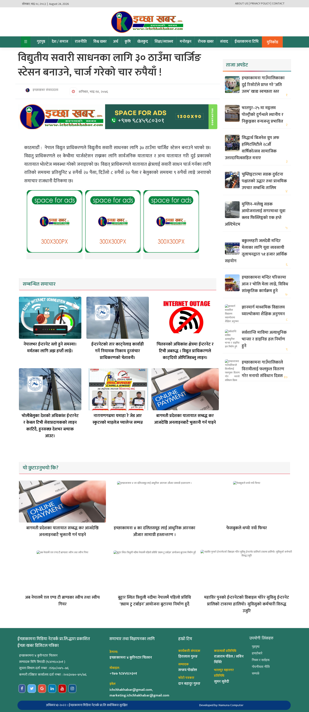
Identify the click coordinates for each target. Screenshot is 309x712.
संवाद (224, 41)
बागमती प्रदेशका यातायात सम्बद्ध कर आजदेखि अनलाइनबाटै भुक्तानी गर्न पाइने (185, 419)
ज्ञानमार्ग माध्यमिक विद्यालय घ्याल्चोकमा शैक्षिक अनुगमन (263, 311)
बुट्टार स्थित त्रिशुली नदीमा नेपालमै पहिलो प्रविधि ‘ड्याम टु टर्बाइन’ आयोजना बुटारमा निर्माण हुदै (154, 601)
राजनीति (81, 41)
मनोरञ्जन (185, 41)
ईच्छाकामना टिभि (247, 41)
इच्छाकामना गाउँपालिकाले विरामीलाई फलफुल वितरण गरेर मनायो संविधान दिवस (263, 369)
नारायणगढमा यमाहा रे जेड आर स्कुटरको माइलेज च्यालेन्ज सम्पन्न (117, 419)
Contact (278, 3)
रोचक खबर (206, 41)
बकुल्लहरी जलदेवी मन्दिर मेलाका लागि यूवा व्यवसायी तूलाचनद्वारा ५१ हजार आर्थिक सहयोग (256, 251)
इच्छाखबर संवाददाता (45, 90)
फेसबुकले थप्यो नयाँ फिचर (246, 528)
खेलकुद (142, 41)
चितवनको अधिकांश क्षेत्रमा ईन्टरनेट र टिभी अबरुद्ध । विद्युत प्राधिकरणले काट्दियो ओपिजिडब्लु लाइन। (185, 351)
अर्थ (115, 41)
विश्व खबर (100, 41)
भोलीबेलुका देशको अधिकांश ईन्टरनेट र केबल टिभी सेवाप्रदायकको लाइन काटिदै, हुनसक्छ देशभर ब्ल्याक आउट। (50, 425)
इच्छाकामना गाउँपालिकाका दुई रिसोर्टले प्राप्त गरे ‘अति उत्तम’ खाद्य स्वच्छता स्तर (263, 84)
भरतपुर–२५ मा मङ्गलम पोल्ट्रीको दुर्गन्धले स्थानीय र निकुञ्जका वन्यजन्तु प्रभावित (262, 114)
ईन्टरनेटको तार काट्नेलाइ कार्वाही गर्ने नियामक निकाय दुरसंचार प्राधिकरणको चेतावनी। (117, 351)
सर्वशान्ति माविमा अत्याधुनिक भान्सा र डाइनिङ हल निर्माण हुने (264, 339)
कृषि (128, 41)
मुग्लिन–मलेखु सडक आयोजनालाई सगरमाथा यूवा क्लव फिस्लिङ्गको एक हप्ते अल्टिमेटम (255, 214)
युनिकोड (272, 42)
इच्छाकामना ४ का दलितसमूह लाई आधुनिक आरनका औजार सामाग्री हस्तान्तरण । (154, 531)
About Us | (242, 3)
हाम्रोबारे (257, 653)
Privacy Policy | (260, 3)
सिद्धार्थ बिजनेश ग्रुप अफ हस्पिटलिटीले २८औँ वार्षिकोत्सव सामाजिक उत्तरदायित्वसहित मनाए (252, 147)
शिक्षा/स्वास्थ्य (163, 41)
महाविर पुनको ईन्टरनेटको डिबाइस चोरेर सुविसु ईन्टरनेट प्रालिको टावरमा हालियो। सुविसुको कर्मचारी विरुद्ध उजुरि (246, 604)
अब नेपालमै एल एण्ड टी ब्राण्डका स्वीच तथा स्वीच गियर (62, 601)
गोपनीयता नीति (261, 666)
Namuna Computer (231, 705)
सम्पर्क (255, 673)
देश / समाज (60, 41)
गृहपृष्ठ (41, 41)
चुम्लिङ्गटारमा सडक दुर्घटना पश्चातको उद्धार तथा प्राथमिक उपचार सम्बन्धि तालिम (264, 181)
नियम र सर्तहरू (261, 660)
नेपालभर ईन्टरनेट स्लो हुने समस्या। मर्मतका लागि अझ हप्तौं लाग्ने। (50, 348)
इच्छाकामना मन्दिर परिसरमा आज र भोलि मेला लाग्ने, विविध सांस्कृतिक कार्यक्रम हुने (265, 284)
